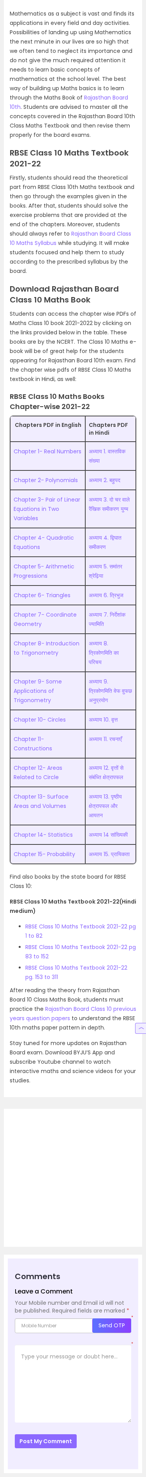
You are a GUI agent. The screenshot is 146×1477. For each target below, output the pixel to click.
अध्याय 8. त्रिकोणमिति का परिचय (104, 653)
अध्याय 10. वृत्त (103, 720)
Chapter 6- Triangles (42, 595)
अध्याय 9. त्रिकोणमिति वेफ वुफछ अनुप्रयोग (110, 691)
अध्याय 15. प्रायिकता (109, 854)
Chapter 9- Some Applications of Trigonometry (38, 691)
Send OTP (112, 1325)
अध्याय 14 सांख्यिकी (108, 835)
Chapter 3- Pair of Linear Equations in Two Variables (47, 509)
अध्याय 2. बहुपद (104, 480)
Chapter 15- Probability (44, 854)
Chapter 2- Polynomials (46, 480)
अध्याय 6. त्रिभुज (106, 595)
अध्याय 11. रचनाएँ (105, 739)
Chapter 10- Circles (40, 720)
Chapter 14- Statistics (43, 835)
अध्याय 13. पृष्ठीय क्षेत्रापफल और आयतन (105, 806)
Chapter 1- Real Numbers (47, 451)
